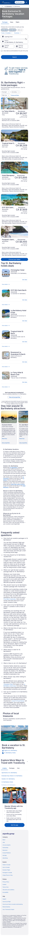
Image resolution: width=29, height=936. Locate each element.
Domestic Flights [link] (6, 870)
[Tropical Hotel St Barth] (14, 150)
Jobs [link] (4, 842)
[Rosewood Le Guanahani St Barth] (14, 357)
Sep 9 (6, 47)
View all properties (14, 397)
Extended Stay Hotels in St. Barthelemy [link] (12, 775)
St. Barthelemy (14, 467)
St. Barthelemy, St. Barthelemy (14, 42)
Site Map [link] (5, 855)
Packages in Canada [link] (7, 872)
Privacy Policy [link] (6, 881)
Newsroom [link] (5, 850)
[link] (14, 751)
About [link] (4, 839)
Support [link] (4, 899)
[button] (14, 284)
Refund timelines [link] (6, 906)
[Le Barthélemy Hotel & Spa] (14, 316)
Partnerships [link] (5, 847)
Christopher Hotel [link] (8, 684)
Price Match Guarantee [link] (10, 599)
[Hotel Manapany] (14, 182)
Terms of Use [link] (5, 887)
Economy (16, 33)
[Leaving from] (14, 37)
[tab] (5, 22)
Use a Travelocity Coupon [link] (8, 909)
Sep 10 (21, 47)
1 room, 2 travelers (6, 33)
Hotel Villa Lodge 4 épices (18, 484)
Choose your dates (14, 259)
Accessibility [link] (5, 892)
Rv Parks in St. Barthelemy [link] (9, 785)
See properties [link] (6, 442)
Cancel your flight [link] (7, 901)
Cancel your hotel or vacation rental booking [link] (13, 904)
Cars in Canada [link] (6, 867)
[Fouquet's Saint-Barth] (14, 247)
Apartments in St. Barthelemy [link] (9, 772)
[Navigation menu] (26, 2)
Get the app (14, 825)
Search (14, 57)
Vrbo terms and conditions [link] (8, 889)
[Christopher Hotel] (14, 274)
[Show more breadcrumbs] (2, 6)
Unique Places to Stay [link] (8, 875)
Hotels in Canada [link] (6, 864)
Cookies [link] (4, 884)
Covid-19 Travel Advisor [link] (18, 701)
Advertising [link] (5, 858)
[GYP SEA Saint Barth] (14, 215)
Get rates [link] (24, 279)
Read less (4, 438)
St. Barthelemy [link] (8, 6)
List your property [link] (6, 845)
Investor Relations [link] (7, 852)
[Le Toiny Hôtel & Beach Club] (14, 118)
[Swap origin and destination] (26, 39)
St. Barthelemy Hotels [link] (7, 782)
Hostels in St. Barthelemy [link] (8, 779)
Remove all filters (15, 95)
